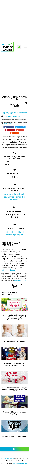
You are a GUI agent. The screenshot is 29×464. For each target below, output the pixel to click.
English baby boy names (16, 112)
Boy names (6, 112)
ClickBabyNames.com (7, 459)
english (20, 235)
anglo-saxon (10, 232)
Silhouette (12, 270)
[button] (19, 47)
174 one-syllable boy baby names (14, 436)
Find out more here (8, 123)
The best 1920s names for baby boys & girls (14, 413)
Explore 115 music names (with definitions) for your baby (14, 364)
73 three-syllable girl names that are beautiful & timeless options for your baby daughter (14, 317)
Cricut (3, 270)
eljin (14, 235)
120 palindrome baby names (14, 341)
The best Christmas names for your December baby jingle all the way (14, 389)
